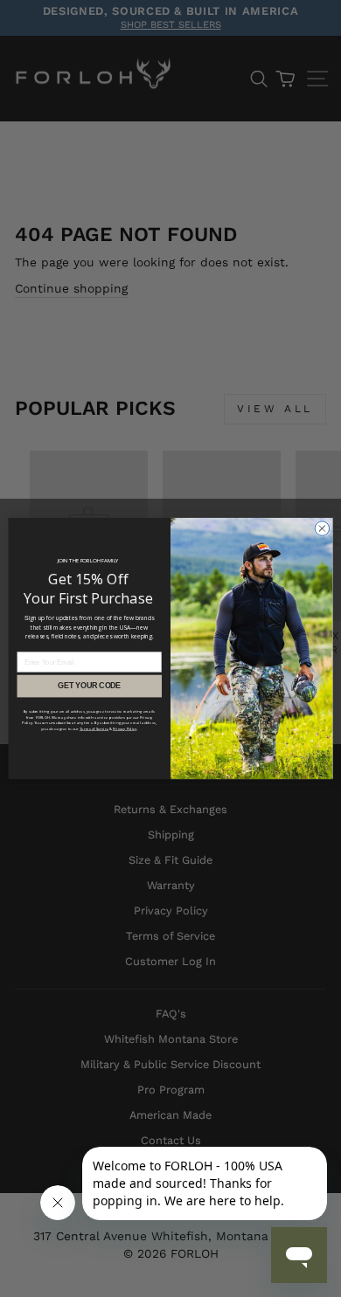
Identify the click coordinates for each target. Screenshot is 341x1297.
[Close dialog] (322, 528)
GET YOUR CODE (89, 686)
